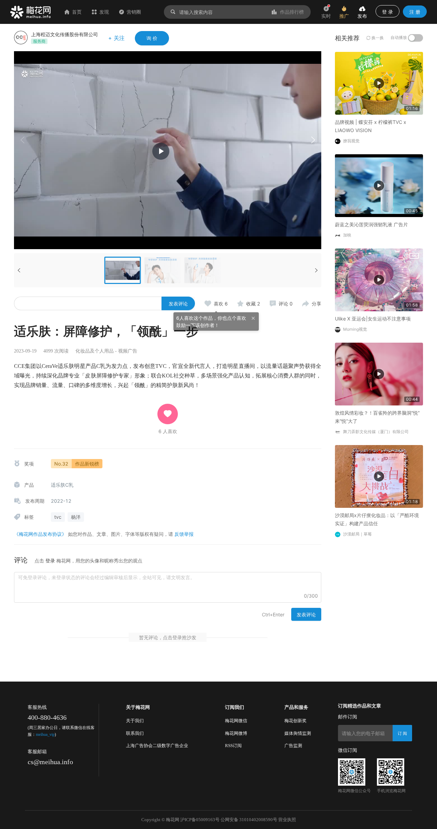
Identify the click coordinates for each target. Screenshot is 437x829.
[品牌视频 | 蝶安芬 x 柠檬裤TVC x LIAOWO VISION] (379, 83)
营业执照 (287, 819)
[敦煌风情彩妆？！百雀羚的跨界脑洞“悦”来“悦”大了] (379, 373)
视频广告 (127, 351)
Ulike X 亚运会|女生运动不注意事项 (373, 318)
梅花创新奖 (295, 720)
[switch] (415, 38)
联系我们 (135, 733)
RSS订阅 (233, 745)
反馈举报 (184, 534)
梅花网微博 (236, 733)
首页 (77, 12)
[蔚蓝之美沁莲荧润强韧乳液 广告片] (379, 185)
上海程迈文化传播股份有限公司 (64, 34)
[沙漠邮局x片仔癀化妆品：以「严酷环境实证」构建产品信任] (379, 476)
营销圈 (134, 12)
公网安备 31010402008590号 (249, 819)
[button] (312, 140)
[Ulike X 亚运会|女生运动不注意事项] (379, 279)
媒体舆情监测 (297, 733)
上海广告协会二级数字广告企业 (157, 745)
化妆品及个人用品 (94, 351)
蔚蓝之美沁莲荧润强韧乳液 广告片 (371, 224)
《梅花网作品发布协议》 (40, 534)
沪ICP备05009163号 (200, 819)
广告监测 (293, 745)
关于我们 (135, 720)
